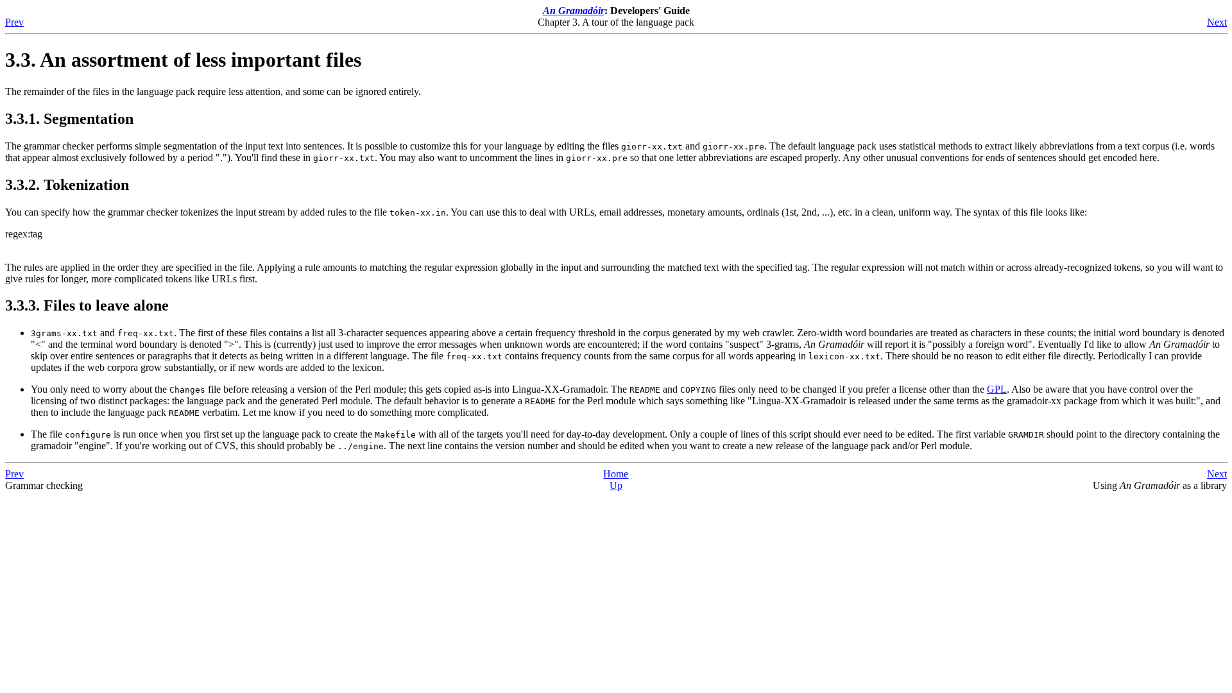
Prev (14, 22)
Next (1217, 22)
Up (616, 485)
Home (615, 473)
